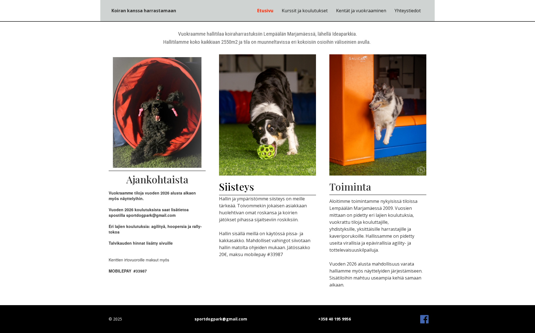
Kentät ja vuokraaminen (361, 11)
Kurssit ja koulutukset (305, 11)
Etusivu (265, 11)
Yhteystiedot (408, 11)
